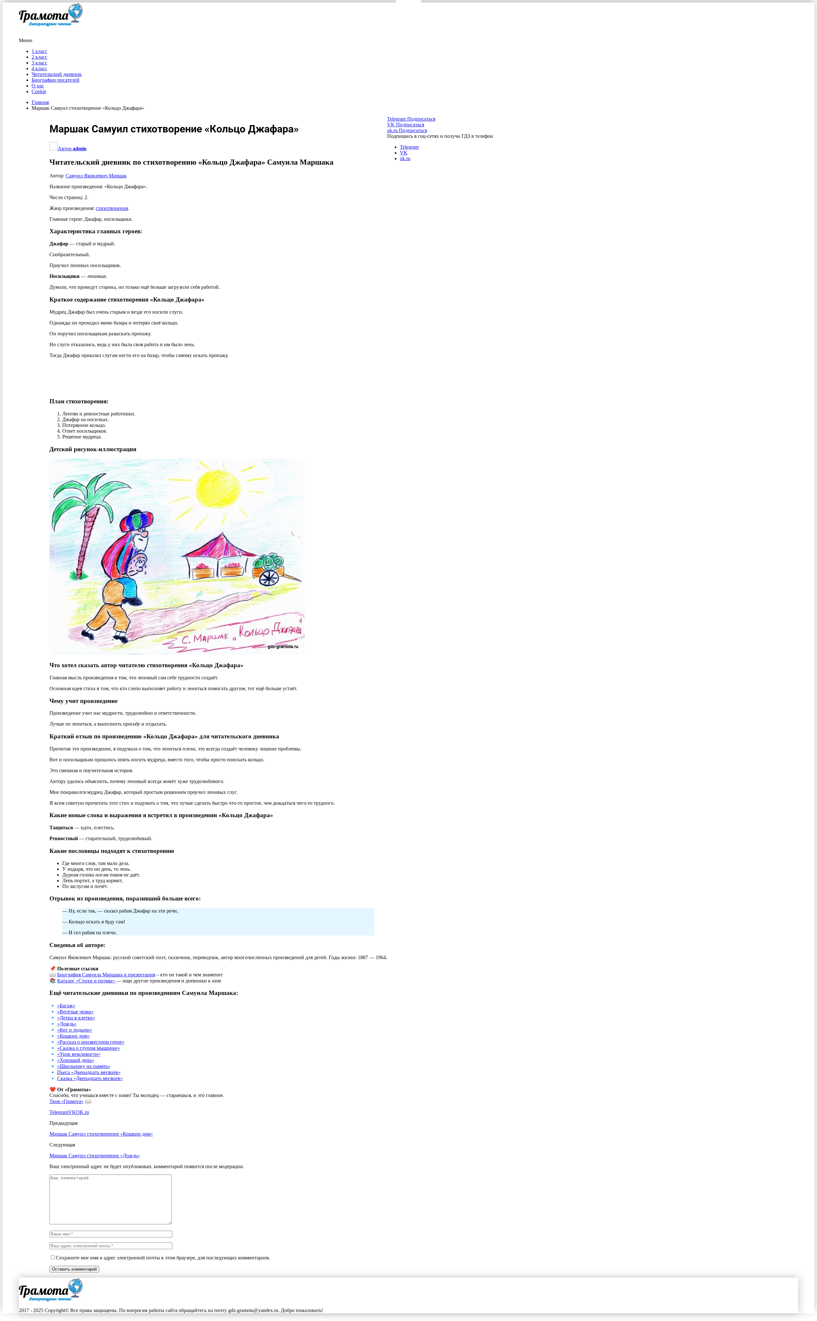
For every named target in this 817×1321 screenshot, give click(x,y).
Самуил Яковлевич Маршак (96, 175)
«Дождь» (67, 1023)
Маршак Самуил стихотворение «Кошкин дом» (101, 1134)
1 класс (39, 51)
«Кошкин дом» (73, 1036)
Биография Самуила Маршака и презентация (106, 974)
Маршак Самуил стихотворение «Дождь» (94, 1155)
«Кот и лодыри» (74, 1030)
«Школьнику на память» (83, 1066)
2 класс (39, 57)
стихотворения (112, 208)
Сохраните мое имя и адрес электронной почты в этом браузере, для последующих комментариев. (163, 1257)
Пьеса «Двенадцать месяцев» (89, 1072)
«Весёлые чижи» (75, 1011)
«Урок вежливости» (79, 1054)
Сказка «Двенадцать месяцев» (90, 1078)
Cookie (39, 91)
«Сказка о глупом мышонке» (88, 1048)
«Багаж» (66, 1005)
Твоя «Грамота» (66, 1101)
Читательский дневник (57, 74)
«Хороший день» (75, 1060)
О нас (38, 85)
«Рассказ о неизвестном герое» (90, 1042)
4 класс (39, 68)
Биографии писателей (55, 80)
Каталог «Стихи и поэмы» (86, 980)
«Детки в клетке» (76, 1017)
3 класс (39, 62)
